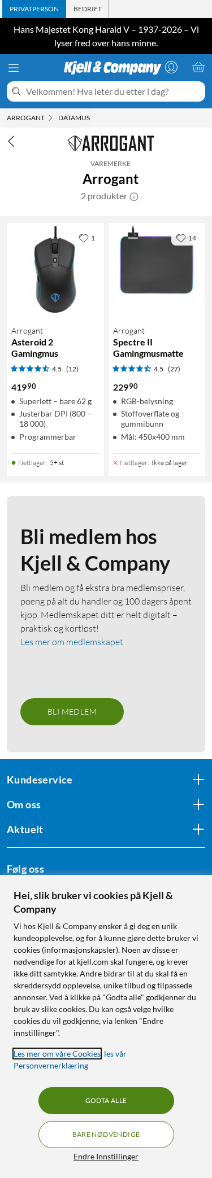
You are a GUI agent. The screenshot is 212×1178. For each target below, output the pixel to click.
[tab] (34, 9)
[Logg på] (171, 67)
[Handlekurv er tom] (198, 67)
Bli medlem (72, 711)
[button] (134, 196)
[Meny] (13, 67)
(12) (72, 369)
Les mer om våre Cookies (57, 1053)
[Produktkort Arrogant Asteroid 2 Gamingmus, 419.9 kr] (55, 271)
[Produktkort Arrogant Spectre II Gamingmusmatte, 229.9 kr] (157, 271)
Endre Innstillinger (106, 1156)
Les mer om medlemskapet (71, 641)
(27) (174, 369)
